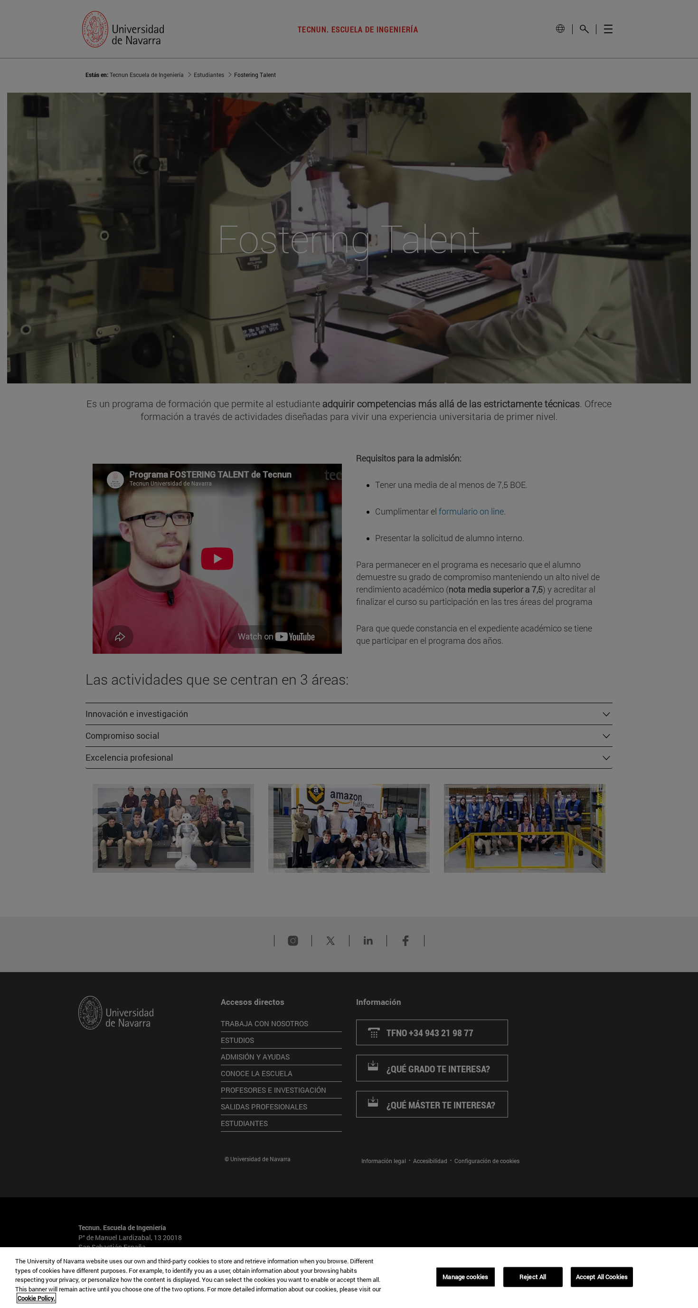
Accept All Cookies (602, 1276)
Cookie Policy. (36, 1298)
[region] (349, 1277)
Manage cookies (465, 1276)
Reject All (532, 1276)
